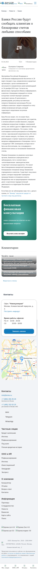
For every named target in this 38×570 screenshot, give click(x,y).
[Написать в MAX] (20, 3)
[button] (28, 3)
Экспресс (5, 472)
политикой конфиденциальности (11, 557)
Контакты (6, 391)
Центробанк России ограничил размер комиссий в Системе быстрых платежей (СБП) (19, 265)
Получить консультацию (16, 233)
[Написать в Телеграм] (13, 3)
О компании (7, 479)
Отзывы (4, 486)
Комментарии (31, 62)
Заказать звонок (19, 331)
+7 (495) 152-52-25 (9, 405)
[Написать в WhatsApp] (4, 3)
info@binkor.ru (7, 395)
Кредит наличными (9, 433)
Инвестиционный (8, 465)
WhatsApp (9, 421)
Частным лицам (10, 429)
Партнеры (5, 503)
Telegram (8, 417)
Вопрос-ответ (7, 489)
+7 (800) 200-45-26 (9, 399)
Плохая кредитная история (12, 447)
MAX (7, 412)
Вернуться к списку (10, 281)
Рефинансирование (9, 440)
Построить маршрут (12, 311)
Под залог (5, 444)
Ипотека (5, 436)
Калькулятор (6, 483)
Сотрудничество (8, 506)
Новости (5, 509)
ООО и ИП (7, 454)
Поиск (4, 518)
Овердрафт (6, 469)
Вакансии (5, 512)
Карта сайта (6, 515)
